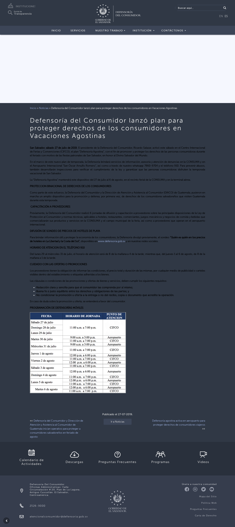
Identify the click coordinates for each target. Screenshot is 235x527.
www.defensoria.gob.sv (111, 241)
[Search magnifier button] (224, 8)
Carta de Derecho (206, 515)
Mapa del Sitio (208, 496)
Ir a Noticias (117, 421)
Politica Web (209, 503)
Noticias (43, 108)
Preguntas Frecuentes (203, 509)
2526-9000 (38, 505)
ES (226, 16)
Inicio (56, 30)
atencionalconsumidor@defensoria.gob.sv (59, 516)
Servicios (77, 30)
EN (221, 16)
